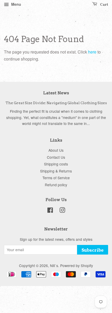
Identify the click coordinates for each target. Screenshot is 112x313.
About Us (56, 150)
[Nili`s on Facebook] (50, 211)
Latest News (56, 92)
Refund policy (56, 184)
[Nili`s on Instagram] (62, 211)
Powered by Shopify (76, 265)
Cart (103, 4)
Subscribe (93, 250)
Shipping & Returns (56, 171)
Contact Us (56, 157)
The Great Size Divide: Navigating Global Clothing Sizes (56, 103)
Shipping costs (56, 164)
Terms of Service (56, 177)
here (92, 52)
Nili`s (54, 265)
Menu (15, 4)
